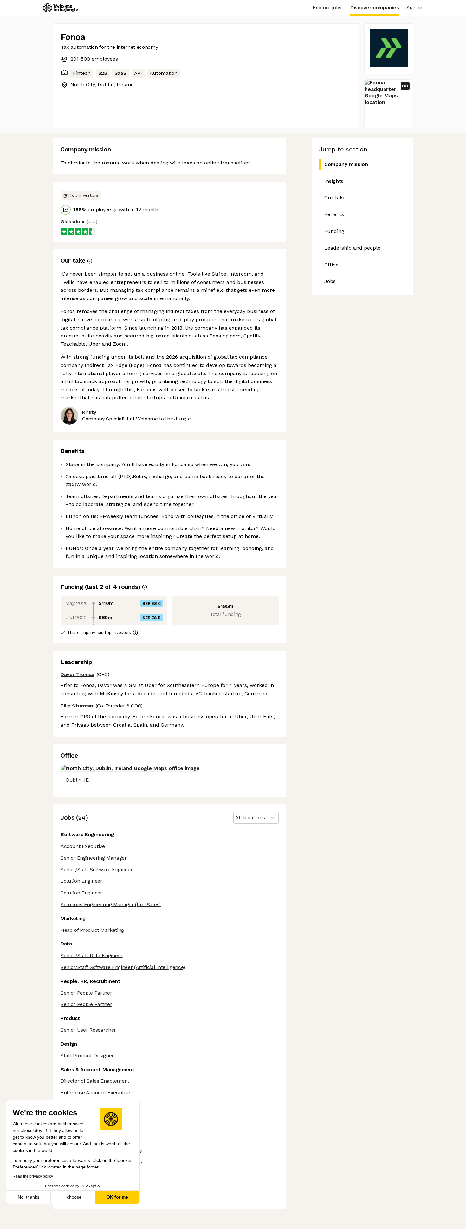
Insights (333, 181)
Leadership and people (352, 248)
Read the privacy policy (33, 1176)
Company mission (346, 164)
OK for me (117, 1197)
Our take (335, 198)
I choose (72, 1197)
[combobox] (236, 818)
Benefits (334, 214)
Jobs (330, 281)
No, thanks (28, 1197)
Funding (334, 231)
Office (331, 265)
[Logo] (60, 7)
